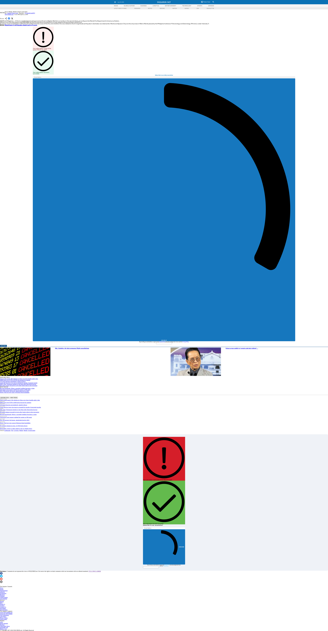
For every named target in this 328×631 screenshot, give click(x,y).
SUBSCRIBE (181, 547)
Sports (1, 589)
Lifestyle (2, 592)
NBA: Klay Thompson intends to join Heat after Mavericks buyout (18, 384)
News (116, 6)
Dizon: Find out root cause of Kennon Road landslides (14, 392)
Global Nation (4, 597)
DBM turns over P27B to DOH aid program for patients (15, 380)
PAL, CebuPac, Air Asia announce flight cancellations (72, 348)
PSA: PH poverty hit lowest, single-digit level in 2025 (14, 391)
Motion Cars (3, 629)
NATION (174, 8)
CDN (197, 8)
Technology (3, 593)
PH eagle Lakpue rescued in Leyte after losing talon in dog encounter (18, 385)
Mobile (2, 601)
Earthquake (7, 430)
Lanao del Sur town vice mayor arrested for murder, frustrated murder (18, 383)
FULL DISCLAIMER (95, 571)
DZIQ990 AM (4, 627)
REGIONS (162, 8)
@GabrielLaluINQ (30, 13)
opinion (211, 6)
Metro (2, 12)
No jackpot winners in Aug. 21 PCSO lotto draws (13, 426)
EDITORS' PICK (5, 397)
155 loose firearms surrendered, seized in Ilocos (13, 381)
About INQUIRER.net (6, 612)
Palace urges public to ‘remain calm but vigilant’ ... (242, 348)
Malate (21, 430)
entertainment (170, 6)
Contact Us (3, 607)
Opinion (2, 596)
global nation (129, 6)
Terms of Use (162, 341)
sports (199, 6)
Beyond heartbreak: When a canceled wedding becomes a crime (17, 388)
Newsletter (3, 608)
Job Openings (3, 609)
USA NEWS (3, 599)
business (144, 6)
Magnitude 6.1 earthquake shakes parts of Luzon (21, 25)
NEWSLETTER (210, 8)
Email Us (2, 604)
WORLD (187, 8)
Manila (25, 430)
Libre (1, 622)
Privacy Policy (185, 341)
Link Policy (3, 616)
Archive (2, 605)
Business (2, 594)
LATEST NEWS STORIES (120, 8)
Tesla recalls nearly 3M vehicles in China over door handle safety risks (19, 379)
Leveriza (16, 430)
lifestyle (156, 6)
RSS (1, 603)
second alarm (31, 430)
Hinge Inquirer (4, 623)
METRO (150, 8)
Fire (12, 430)
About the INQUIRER (6, 614)
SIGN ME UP (164, 340)
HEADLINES (137, 8)
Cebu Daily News (5, 626)
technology (186, 6)
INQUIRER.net (9, 14)
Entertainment (4, 590)
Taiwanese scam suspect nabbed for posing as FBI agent (15, 389)
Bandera (2, 625)
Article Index (3, 619)
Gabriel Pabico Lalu (12, 13)
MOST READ (14, 397)
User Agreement (4, 615)
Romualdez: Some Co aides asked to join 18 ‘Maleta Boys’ (16, 428)
